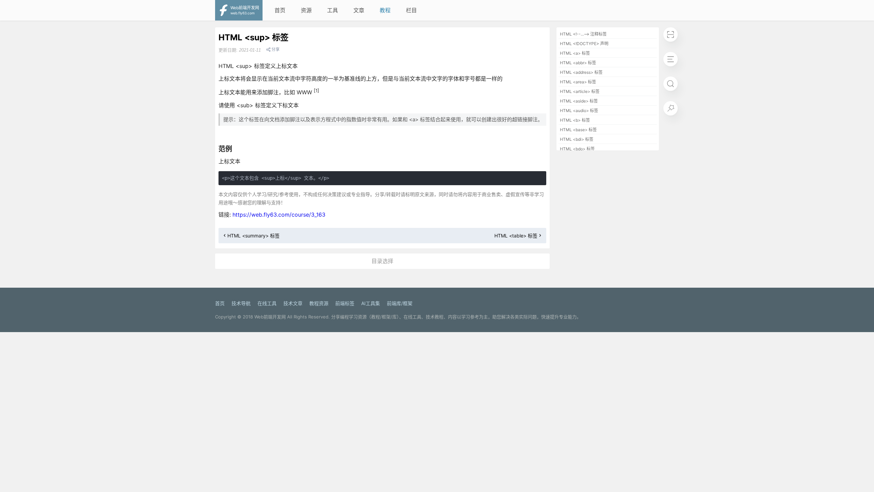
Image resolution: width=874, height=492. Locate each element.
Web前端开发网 (270, 316)
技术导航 (241, 303)
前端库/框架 (399, 303)
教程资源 (318, 303)
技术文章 (292, 303)
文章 (358, 10)
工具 (332, 10)
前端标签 (344, 303)
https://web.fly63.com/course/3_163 (278, 214)
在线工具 (267, 303)
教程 (385, 10)
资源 (306, 10)
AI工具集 (370, 303)
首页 (279, 10)
